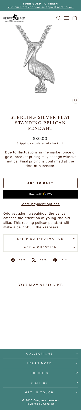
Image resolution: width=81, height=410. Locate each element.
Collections (39, 353)
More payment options (40, 204)
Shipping (23, 143)
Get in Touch (39, 392)
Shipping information (40, 238)
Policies (40, 373)
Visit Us (39, 382)
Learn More (39, 363)
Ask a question (40, 247)
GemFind (49, 403)
